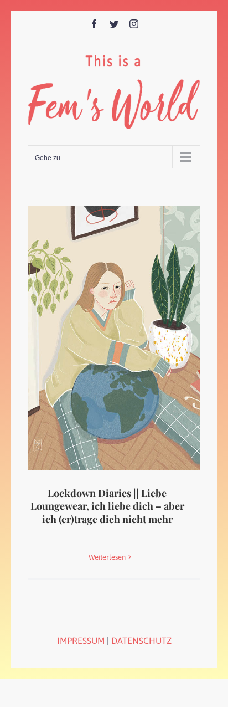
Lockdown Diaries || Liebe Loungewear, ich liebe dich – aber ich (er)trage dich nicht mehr (107, 506)
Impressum (81, 640)
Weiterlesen (107, 557)
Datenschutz (141, 640)
